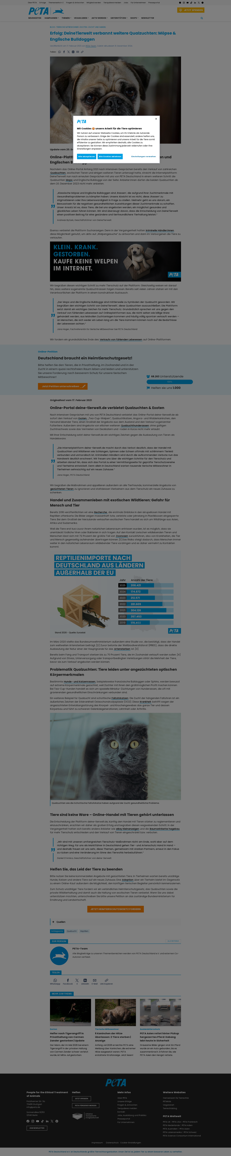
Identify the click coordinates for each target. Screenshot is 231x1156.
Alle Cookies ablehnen (110, 156)
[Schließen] (156, 119)
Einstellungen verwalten (143, 156)
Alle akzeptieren (86, 156)
